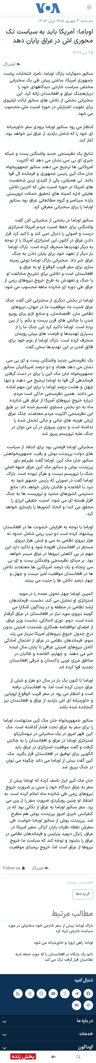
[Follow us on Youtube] (53, 993)
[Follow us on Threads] (29, 993)
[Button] (11, 64)
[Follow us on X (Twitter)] (64, 993)
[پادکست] (88, 1005)
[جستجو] (78, 1057)
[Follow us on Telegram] (76, 993)
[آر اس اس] (18, 993)
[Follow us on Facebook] (88, 993)
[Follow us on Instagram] (41, 993)
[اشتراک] (76, 1005)
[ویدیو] (53, 1057)
